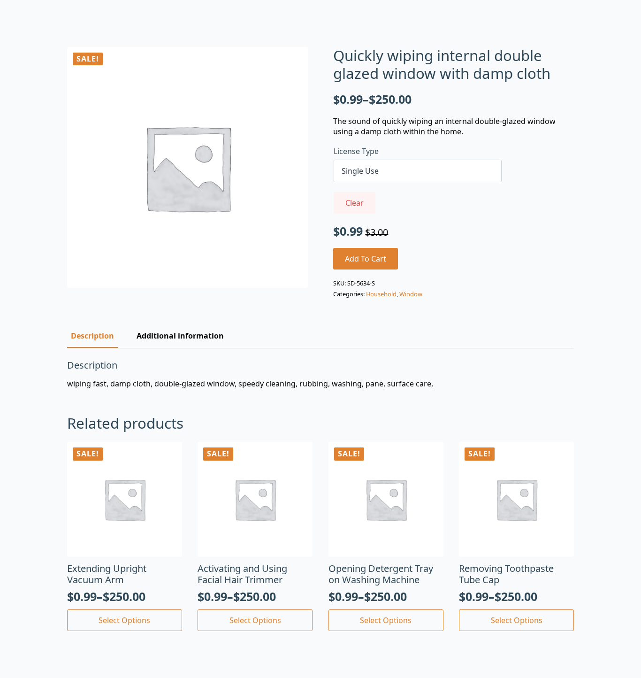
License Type (356, 151)
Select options (124, 620)
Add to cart (365, 259)
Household (381, 294)
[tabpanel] (320, 374)
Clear (354, 203)
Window (410, 294)
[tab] (92, 335)
